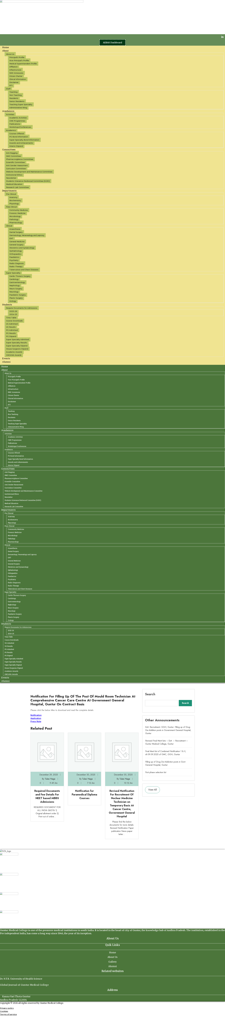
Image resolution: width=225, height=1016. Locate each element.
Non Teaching (15, 95)
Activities (10, 114)
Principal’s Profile (16, 57)
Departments (9, 190)
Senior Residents (16, 101)
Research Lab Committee (17, 187)
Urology (11, 620)
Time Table (11, 318)
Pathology (13, 219)
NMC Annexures (16, 73)
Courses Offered (16, 134)
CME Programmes (17, 121)
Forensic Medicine (17, 213)
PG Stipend (11, 336)
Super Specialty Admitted (17, 339)
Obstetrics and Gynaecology (21, 248)
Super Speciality (13, 273)
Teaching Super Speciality (20, 104)
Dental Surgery (16, 232)
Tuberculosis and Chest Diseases (23, 270)
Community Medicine (18, 210)
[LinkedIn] (222, 37)
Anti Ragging (11, 153)
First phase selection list (155, 772)
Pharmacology (15, 222)
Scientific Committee (15, 162)
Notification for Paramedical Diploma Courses (84, 794)
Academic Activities (18, 118)
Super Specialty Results (16, 343)
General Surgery (16, 245)
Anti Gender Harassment (17, 165)
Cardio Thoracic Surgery (19, 276)
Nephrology (14, 285)
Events (5, 677)
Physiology (14, 203)
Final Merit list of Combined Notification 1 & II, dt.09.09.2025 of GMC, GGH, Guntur (165, 753)
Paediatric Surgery (17, 295)
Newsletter (11, 178)
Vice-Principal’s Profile (19, 60)
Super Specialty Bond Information (24, 140)
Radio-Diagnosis (16, 263)
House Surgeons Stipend (17, 349)
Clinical (9, 226)
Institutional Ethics (14, 175)
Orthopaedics (15, 254)
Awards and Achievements (21, 143)
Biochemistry (15, 200)
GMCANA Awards (13, 355)
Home (4, 366)
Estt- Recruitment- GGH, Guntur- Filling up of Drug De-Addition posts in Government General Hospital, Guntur (168, 730)
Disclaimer (13, 82)
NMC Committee (13, 156)
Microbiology (15, 216)
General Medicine (16, 241)
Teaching (13, 92)
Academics (8, 111)
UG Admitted (12, 324)
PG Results (11, 333)
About (5, 50)
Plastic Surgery (16, 298)
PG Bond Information (18, 137)
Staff (8, 89)
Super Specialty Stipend (16, 346)
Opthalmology (15, 251)
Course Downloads (14, 321)
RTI (10, 85)
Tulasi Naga (50, 778)
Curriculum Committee (16, 169)
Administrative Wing (18, 108)
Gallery (112, 961)
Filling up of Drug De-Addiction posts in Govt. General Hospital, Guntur (165, 763)
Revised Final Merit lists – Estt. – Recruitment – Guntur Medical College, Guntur (166, 742)
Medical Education (14, 184)
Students (7, 304)
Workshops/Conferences (20, 127)
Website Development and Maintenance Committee (29, 172)
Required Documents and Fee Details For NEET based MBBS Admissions (47, 796)
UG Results (11, 327)
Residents (13, 98)
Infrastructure (15, 70)
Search (150, 694)
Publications (14, 124)
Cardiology (14, 279)
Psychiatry (13, 260)
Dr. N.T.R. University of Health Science (21, 978)
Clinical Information (17, 79)
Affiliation (13, 67)
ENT (11, 238)
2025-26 (13, 311)
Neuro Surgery (15, 289)
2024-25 (13, 314)
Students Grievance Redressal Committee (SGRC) (28, 181)
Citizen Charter (15, 76)
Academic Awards (14, 352)
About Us (10, 54)
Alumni (6, 361)
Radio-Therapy (15, 266)
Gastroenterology (17, 282)
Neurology (13, 292)
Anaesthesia (14, 229)
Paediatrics (14, 257)
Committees (8, 149)
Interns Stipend (13, 465)
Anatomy (13, 197)
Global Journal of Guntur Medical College (24, 984)
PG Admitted (12, 330)
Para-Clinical (11, 207)
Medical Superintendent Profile (23, 64)
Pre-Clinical (11, 194)
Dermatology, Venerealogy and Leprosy (26, 235)
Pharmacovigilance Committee (19, 159)
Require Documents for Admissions (21, 308)
